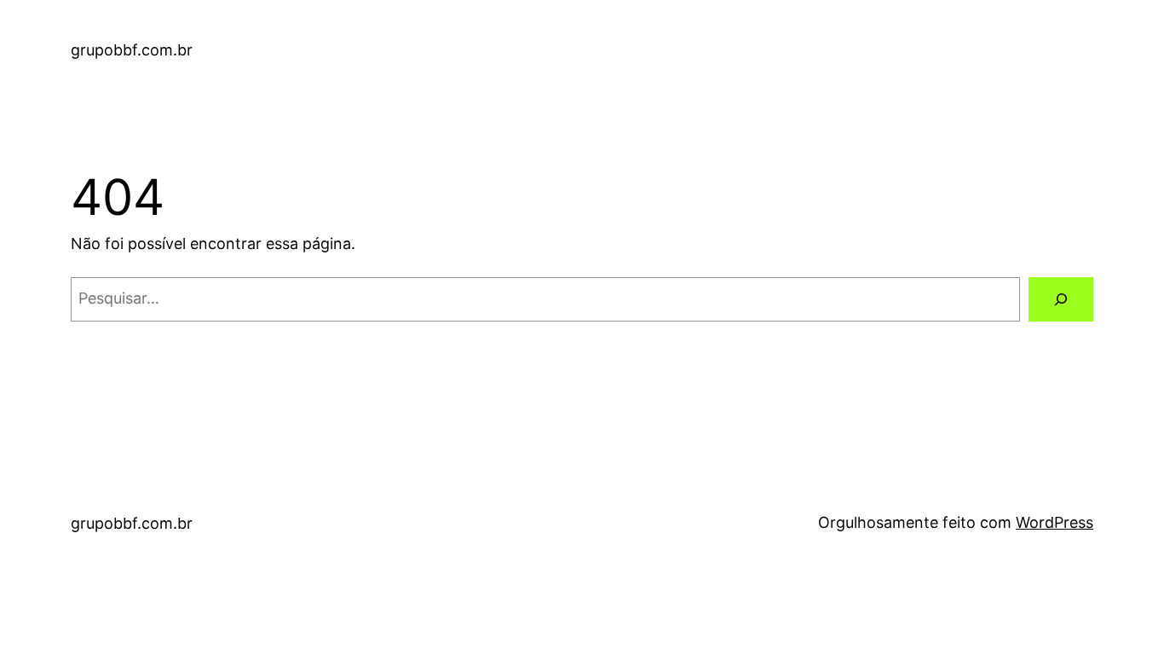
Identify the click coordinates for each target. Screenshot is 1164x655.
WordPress (1054, 522)
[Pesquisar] (1061, 299)
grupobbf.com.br (132, 50)
